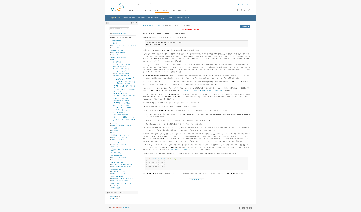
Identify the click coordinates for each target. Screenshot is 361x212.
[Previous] (129, 23)
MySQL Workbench (117, 176)
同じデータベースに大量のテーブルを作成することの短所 (125, 82)
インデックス (115, 185)
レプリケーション (116, 142)
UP (198, 179)
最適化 (113, 59)
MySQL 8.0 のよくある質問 (119, 181)
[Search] (128, 29)
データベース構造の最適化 (121, 69)
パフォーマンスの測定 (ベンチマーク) (124, 117)
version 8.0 (244, 26)
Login (242, 4)
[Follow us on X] (240, 10)
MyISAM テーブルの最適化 (121, 100)
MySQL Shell (115, 147)
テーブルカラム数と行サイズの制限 (124, 96)
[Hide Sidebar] (107, 23)
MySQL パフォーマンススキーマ (121, 167)
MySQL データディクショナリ (120, 135)
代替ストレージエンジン (118, 140)
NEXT (201, 179)
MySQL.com (134, 10)
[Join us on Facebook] (237, 10)
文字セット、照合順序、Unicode (121, 126)
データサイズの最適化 (120, 71)
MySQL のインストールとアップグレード (123, 45)
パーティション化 (116, 160)
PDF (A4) (112, 198)
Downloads (147, 10)
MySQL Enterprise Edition (119, 174)
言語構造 (114, 123)
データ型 (114, 128)
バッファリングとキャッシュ (121, 110)
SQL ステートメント (117, 132)
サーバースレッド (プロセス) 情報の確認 (124, 120)
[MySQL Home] (117, 7)
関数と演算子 (115, 130)
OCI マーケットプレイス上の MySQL (122, 178)
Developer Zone (179, 10)
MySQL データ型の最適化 (121, 73)
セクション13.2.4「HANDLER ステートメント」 (185, 150)
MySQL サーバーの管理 (118, 52)
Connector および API (118, 171)
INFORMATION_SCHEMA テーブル (121, 164)
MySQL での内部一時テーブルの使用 (124, 86)
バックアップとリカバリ (118, 57)
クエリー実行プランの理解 (121, 105)
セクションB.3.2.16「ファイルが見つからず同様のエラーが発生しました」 (203, 90)
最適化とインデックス (119, 66)
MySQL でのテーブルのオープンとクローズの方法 (125, 78)
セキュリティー (116, 55)
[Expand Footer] (110, 207)
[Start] (131, 23)
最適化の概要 (117, 62)
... (163, 25)
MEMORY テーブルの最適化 (121, 103)
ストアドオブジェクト (118, 162)
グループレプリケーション (119, 144)
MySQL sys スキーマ (117, 169)
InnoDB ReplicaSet (117, 155)
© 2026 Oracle (126, 207)
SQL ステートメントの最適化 (121, 64)
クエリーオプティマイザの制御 (122, 107)
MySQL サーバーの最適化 (120, 114)
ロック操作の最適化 (119, 112)
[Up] (134, 23)
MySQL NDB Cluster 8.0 (118, 157)
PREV (192, 179)
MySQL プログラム (117, 50)
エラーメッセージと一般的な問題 (121, 183)
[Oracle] (117, 207)
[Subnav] (110, 43)
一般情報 (114, 43)
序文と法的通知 (116, 41)
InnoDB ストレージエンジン (119, 137)
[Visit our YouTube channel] (248, 10)
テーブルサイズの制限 (120, 93)
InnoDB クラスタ (116, 153)
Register (248, 4)
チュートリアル (116, 48)
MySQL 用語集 (115, 188)
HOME (195, 179)
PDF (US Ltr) (113, 196)
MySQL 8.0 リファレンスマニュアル (152, 25)
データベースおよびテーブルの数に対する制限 (124, 90)
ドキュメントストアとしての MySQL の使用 (123, 149)
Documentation (162, 10)
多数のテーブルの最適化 (121, 76)
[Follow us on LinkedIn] (244, 10)
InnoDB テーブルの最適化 (120, 98)
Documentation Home (119, 34)
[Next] (136, 23)
